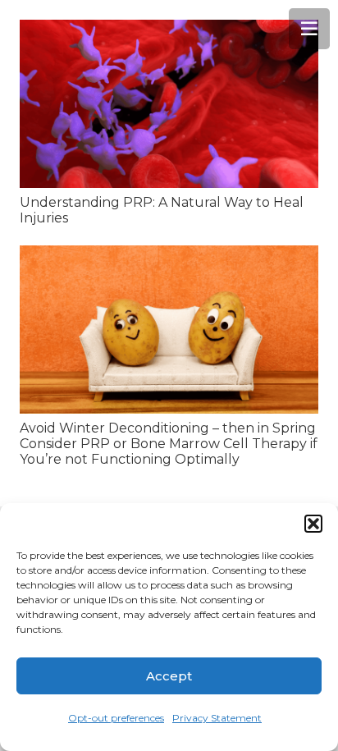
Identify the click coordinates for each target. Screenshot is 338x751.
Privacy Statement (217, 718)
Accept (169, 676)
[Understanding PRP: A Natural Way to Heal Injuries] (169, 104)
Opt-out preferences (116, 718)
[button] (313, 523)
